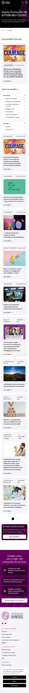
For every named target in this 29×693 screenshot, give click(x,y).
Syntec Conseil (6, 637)
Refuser (14, 681)
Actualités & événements (9, 655)
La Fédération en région (8, 652)
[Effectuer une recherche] (22, 2)
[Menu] (26, 2)
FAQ (3, 658)
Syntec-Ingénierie (7, 634)
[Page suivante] (19, 519)
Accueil (3, 30)
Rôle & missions (6, 650)
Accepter (14, 677)
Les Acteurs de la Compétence (10, 640)
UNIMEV (4, 643)
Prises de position (7, 665)
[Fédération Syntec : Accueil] (6, 2)
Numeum (4, 631)
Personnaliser (14, 685)
